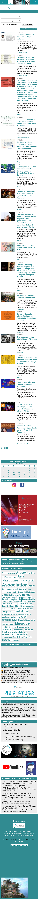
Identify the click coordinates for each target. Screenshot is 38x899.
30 (34, 477)
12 (14, 472)
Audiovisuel (10, 589)
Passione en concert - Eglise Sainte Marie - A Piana (26, 247)
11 (9, 472)
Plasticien (7, 629)
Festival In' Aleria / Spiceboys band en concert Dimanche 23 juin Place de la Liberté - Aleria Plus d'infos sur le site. (27, 416)
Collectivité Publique (24, 597)
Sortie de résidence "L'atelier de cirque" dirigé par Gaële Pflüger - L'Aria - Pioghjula (27, 145)
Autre (15, 592)
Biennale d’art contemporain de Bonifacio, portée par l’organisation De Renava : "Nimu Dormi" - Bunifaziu (18, 714)
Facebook (23, 488)
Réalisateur (28, 630)
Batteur (21, 592)
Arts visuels (26, 580)
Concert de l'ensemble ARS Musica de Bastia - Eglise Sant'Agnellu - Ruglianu (26, 195)
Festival (22, 608)
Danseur (28, 604)
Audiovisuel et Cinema (12, 740)
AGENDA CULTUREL (19, 461)
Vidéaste (15, 640)
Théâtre (6, 640)
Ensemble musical (27, 606)
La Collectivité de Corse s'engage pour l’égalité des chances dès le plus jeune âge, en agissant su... (17, 802)
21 (24, 474)
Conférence (31, 601)
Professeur (18, 630)
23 (34, 474)
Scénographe (7, 637)
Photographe (23, 627)
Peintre (6, 627)
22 (29, 474)
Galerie (30, 609)
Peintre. (13, 627)
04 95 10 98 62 (11, 839)
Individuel (22, 611)
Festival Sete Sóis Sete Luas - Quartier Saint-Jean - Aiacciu (26, 384)
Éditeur (17, 606)
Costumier (6, 604)
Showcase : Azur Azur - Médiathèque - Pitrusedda (27, 338)
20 (19, 474)
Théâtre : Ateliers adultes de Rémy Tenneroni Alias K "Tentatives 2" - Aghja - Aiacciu (27, 361)
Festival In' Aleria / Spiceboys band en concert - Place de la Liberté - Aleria (25, 408)
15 (29, 472)
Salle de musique (19, 635)
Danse (21, 603)
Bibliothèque (29, 592)
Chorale (16, 595)
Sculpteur (18, 637)
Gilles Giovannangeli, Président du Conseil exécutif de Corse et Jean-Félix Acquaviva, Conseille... (18, 810)
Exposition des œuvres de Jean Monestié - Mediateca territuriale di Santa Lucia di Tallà (16, 669)
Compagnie (7, 601)
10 (3, 472)
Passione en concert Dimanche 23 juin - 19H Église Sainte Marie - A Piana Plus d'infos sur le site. (27, 254)
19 (14, 474)
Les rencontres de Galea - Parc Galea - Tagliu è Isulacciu (27, 37)
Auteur (22, 589)
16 (34, 472)
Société (28, 637)
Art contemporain (8, 573)
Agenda (10, 8)
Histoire (12, 612)
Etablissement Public (9, 609)
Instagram (14, 488)
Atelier (31, 586)
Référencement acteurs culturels (15, 559)
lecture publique (25, 614)
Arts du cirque (11, 577)
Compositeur (19, 601)
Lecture (16, 614)
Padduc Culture (9, 733)
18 (9, 474)
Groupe (5, 612)
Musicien (10, 624)
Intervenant (7, 614)
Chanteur (7, 595)
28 (24, 477)
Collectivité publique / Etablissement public (18, 599)
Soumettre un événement (28, 29)
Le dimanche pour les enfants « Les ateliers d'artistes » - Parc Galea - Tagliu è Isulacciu (27, 60)
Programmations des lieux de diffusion (17, 737)
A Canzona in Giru (10, 730)
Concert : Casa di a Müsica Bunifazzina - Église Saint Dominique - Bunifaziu (27, 317)
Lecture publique (10, 617)
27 (19, 477)
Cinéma (24, 594)
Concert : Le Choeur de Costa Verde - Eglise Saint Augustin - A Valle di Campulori (26, 122)
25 (9, 477)
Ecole (4, 606)
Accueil (3, 8)
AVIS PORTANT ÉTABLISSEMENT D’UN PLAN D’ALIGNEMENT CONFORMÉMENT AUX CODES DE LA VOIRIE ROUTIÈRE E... (18, 789)
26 (14, 477)
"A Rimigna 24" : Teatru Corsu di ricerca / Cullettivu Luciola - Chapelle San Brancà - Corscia (26, 171)
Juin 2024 (19, 464)
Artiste (21, 572)
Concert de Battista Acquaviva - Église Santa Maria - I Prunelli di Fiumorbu (27, 429)
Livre (15, 619)
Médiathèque (25, 620)
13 (19, 472)
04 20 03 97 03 (30, 839)
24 (3, 477)
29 (29, 477)
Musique (22, 623)
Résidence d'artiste (12, 632)
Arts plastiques (13, 578)
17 (3, 474)
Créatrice (14, 604)
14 (24, 472)
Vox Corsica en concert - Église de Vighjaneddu (26, 296)
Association (15, 585)
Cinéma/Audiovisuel (9, 597)
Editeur (10, 606)
